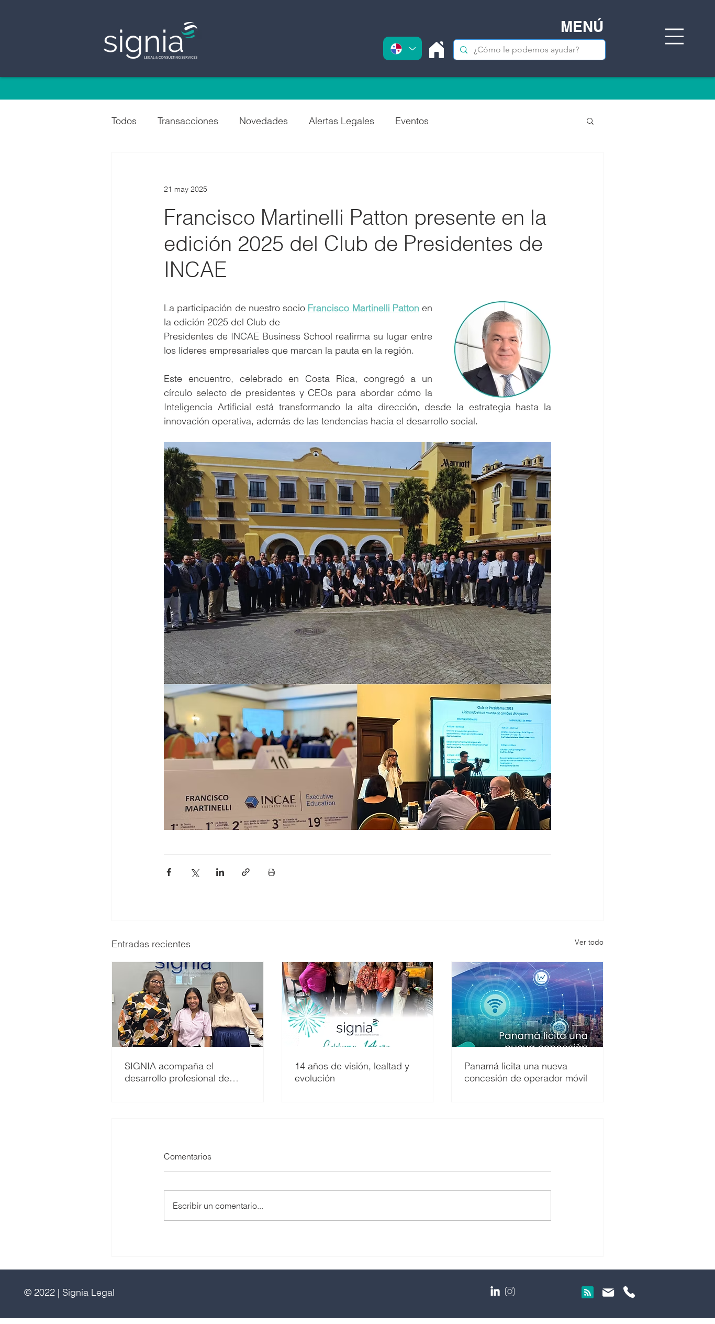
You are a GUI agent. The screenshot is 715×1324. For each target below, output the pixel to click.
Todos (124, 121)
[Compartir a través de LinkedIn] (220, 872)
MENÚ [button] (582, 26)
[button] (674, 36)
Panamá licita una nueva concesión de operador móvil (525, 1072)
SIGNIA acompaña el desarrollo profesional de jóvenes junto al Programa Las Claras (179, 1072)
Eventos (412, 121)
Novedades (263, 121)
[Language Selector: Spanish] (402, 48)
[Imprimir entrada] (271, 872)
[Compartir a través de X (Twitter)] (194, 872)
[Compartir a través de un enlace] (246, 872)
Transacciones (188, 121)
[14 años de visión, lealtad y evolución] (357, 1004)
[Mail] (608, 1293)
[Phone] (629, 1292)
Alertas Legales (341, 121)
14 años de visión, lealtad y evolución (352, 1072)
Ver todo (589, 942)
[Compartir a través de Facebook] (169, 872)
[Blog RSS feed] (588, 1292)
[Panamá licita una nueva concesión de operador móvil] (527, 1004)
